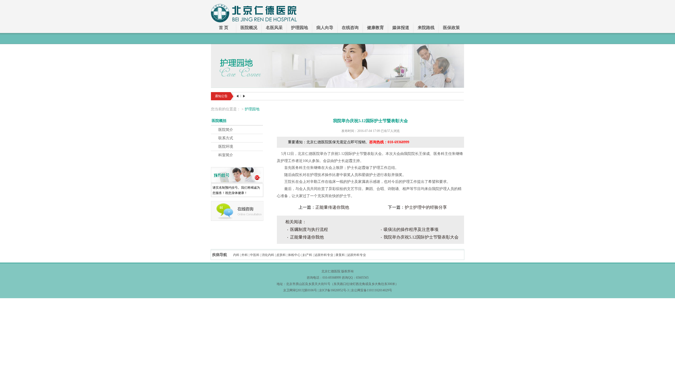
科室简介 (225, 155)
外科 (245, 255)
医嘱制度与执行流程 (309, 229)
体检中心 (294, 255)
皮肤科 (281, 255)
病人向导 (324, 27)
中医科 (254, 255)
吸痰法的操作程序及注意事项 (411, 229)
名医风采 (274, 27)
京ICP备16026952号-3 (334, 290)
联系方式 (225, 138)
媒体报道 (400, 27)
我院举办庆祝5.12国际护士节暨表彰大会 (421, 237)
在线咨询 (350, 27)
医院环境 (225, 147)
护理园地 (299, 27)
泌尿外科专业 (323, 255)
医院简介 (225, 130)
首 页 (223, 27)
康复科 (340, 255)
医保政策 (451, 27)
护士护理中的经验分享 (426, 207)
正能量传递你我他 (332, 207)
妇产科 (307, 255)
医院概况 (248, 27)
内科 (236, 255)
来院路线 (426, 27)
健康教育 (375, 27)
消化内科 (268, 255)
